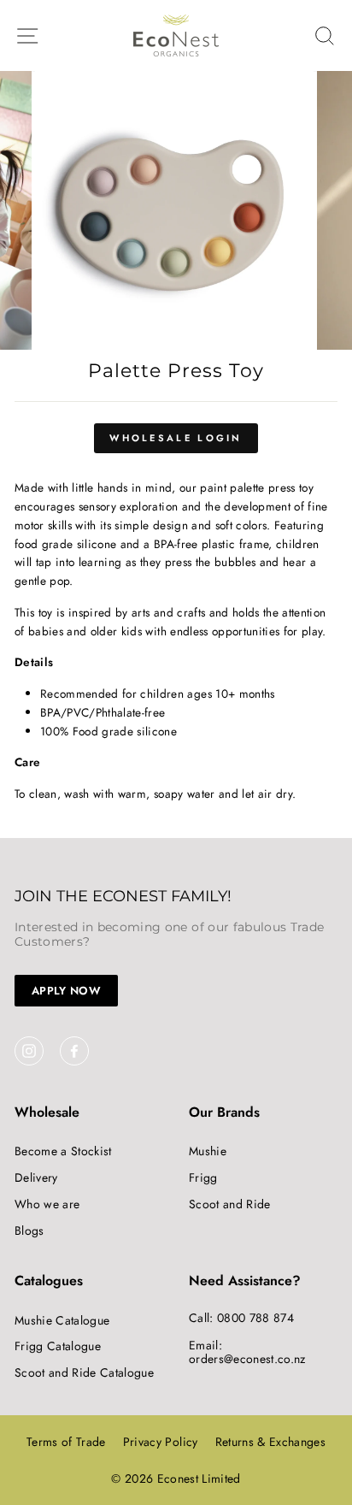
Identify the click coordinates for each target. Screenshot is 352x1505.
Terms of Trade (66, 1441)
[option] (176, 210)
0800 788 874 (255, 1317)
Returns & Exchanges (270, 1441)
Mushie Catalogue (62, 1320)
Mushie (207, 1151)
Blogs (29, 1230)
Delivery (36, 1177)
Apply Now (66, 991)
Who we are (47, 1204)
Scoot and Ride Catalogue (84, 1372)
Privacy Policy (160, 1441)
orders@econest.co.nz (247, 1358)
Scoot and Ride (230, 1204)
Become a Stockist (63, 1151)
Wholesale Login (176, 438)
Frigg (203, 1177)
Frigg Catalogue (58, 1345)
